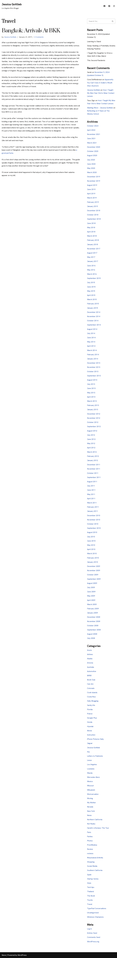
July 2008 (91, 638)
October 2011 (92, 473)
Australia (90, 667)
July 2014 (91, 333)
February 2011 (93, 507)
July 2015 (91, 282)
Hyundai (90, 726)
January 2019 (92, 206)
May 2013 (91, 392)
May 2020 (91, 168)
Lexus (89, 760)
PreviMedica (92, 845)
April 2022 (91, 130)
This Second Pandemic (96, 60)
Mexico (90, 781)
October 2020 (92, 151)
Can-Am (90, 684)
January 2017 (92, 261)
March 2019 (92, 198)
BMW (89, 675)
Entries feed (92, 933)
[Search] (112, 21)
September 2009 (94, 579)
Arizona (90, 663)
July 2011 (91, 486)
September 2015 (94, 278)
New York (91, 811)
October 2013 (92, 371)
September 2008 (94, 630)
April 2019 (91, 193)
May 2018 (91, 227)
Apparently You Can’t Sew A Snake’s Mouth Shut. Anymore (100, 82)
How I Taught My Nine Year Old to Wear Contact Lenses (100, 93)
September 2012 (94, 426)
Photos (90, 841)
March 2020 (92, 172)
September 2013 (94, 376)
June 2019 (91, 189)
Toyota (90, 900)
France (89, 713)
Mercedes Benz (93, 777)
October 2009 (92, 574)
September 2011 (94, 477)
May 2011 (91, 494)
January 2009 (92, 613)
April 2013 (91, 397)
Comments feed (93, 937)
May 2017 (91, 257)
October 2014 (92, 320)
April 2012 (91, 447)
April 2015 (91, 295)
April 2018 (91, 232)
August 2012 (92, 431)
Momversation (92, 794)
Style (89, 883)
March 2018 (92, 236)
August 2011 (92, 481)
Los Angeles (92, 764)
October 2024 (92, 126)
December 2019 (93, 176)
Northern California (94, 819)
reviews (90, 853)
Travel (89, 904)
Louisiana (90, 769)
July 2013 (91, 384)
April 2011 (91, 498)
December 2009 (93, 566)
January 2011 (92, 511)
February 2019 (93, 202)
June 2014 (91, 337)
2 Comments (39, 37)
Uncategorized (93, 912)
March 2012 (92, 452)
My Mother (91, 802)
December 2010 (93, 515)
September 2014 (94, 325)
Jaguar (90, 743)
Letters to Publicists (95, 756)
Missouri (90, 785)
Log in (89, 929)
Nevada (90, 807)
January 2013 (92, 409)
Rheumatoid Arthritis (95, 857)
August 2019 (92, 185)
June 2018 (91, 223)
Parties (90, 836)
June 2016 (91, 265)
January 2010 (92, 562)
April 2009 (91, 600)
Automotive (91, 671)
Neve (4, 955)
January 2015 (92, 308)
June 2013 (91, 388)
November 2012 (93, 418)
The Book (91, 896)
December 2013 (93, 363)
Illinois (89, 730)
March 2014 (92, 350)
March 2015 (92, 299)
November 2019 (93, 181)
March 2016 (92, 274)
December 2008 (93, 617)
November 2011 (93, 469)
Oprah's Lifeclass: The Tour (98, 828)
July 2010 (91, 536)
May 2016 (91, 270)
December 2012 (93, 414)
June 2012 (91, 439)
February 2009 (93, 608)
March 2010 (92, 553)
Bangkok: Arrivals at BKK (31, 30)
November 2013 (93, 367)
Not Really (91, 824)
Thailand (90, 891)
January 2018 (92, 244)
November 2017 (93, 248)
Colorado (90, 688)
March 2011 (92, 503)
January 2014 (92, 359)
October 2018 (92, 215)
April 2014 (91, 346)
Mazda (89, 773)
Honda (89, 722)
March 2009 (92, 604)
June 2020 (91, 164)
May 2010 (91, 545)
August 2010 (92, 532)
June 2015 (91, 287)
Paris (89, 832)
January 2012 (92, 460)
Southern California (94, 870)
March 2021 (92, 143)
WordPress (22, 955)
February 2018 (93, 240)
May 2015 (91, 291)
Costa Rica (91, 697)
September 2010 (94, 528)
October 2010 (92, 524)
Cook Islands (92, 692)
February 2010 (93, 558)
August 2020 (92, 155)
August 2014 (92, 329)
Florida (90, 709)
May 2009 (91, 596)
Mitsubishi (91, 790)
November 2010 (93, 519)
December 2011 (93, 464)
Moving (90, 798)
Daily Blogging (92, 701)
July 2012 (91, 435)
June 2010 (91, 541)
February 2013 (93, 405)
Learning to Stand (94, 41)
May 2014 (91, 342)
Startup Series (92, 879)
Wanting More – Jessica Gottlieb (100, 108)
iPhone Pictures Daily (95, 739)
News (89, 815)
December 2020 (93, 147)
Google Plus (92, 718)
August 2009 (92, 583)
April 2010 (91, 549)
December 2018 (93, 210)
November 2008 (93, 621)
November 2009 (93, 570)
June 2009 (91, 591)
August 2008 (92, 634)
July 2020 (91, 160)
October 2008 (92, 625)
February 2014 (93, 354)
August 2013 (92, 380)
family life (91, 705)
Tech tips (90, 887)
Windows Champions (95, 917)
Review (90, 849)
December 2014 (93, 312)
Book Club (91, 680)
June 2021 (91, 138)
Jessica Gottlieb (10, 37)
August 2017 (92, 253)
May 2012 (91, 443)
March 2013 (92, 401)
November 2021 (93, 134)
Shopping (90, 862)
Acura (89, 650)
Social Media (92, 866)
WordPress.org (93, 941)
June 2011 (91, 490)
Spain (89, 874)
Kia (88, 752)
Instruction (91, 735)
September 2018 (94, 219)
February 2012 (93, 456)
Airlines (90, 654)
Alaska (89, 658)
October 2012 (92, 422)
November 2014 (93, 316)
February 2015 (93, 303)
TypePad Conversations (96, 908)
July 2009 (91, 587)
